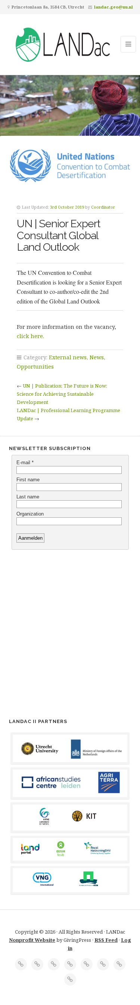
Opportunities (35, 366)
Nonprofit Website (32, 940)
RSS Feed (106, 940)
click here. (30, 336)
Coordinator (103, 207)
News (97, 357)
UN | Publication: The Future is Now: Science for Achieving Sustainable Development (62, 393)
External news (68, 357)
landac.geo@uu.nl (113, 7)
